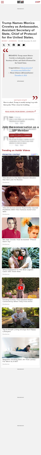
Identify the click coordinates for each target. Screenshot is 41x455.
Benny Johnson (9, 41)
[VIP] (37, 2)
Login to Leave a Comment (20, 135)
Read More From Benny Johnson (19, 112)
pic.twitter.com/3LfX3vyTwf (20, 70)
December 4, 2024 (21, 75)
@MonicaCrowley (26, 68)
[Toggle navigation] (2, 2)
